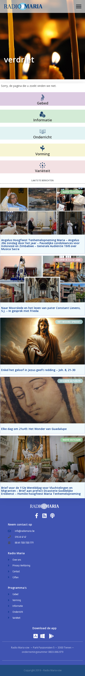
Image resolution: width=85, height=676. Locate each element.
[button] (78, 6)
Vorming (42, 154)
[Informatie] (42, 115)
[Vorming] (42, 149)
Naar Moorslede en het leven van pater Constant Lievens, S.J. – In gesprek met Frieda (40, 309)
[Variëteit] (42, 165)
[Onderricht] (42, 132)
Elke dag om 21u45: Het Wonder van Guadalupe (34, 429)
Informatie (42, 120)
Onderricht (42, 137)
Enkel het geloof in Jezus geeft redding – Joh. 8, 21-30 (38, 370)
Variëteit (42, 170)
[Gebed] (42, 97)
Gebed (42, 103)
